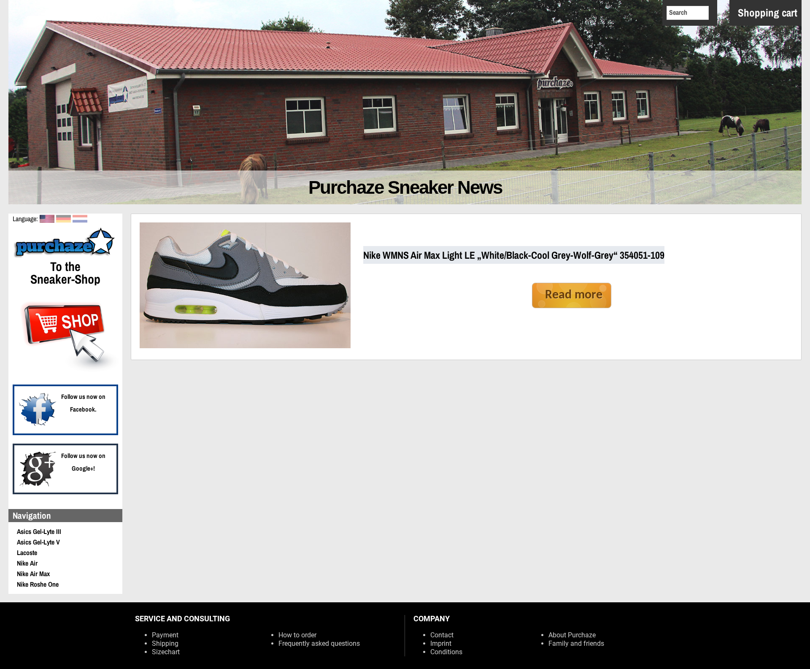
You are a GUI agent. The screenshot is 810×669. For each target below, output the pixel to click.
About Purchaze (572, 635)
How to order (297, 635)
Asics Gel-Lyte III (39, 531)
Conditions (446, 652)
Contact (442, 635)
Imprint (440, 643)
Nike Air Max (33, 573)
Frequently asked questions (319, 643)
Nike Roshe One (38, 584)
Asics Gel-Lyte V (38, 542)
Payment (165, 635)
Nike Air (27, 563)
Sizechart (166, 652)
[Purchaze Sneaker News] (65, 256)
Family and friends (576, 643)
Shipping (165, 643)
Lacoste (27, 552)
